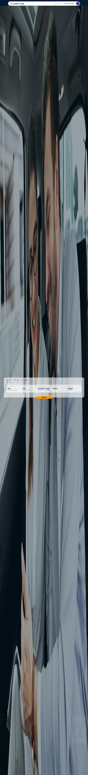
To (13, 382)
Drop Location (26, 386)
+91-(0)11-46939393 (69, 3)
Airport (9, 380)
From (10, 382)
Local (17, 380)
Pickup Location (11, 386)
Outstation (26, 380)
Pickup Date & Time (42, 386)
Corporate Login (57, 3)
